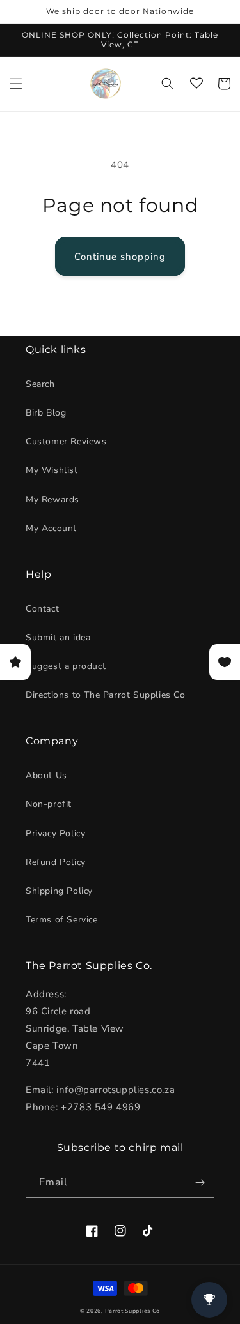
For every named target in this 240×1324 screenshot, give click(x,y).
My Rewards (52, 499)
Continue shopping (120, 256)
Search (40, 384)
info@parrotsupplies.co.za (115, 1089)
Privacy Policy (55, 833)
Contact (42, 609)
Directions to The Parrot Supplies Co (106, 695)
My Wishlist (52, 470)
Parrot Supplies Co (133, 1310)
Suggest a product (66, 666)
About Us (46, 775)
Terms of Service (62, 920)
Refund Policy (56, 862)
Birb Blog (46, 413)
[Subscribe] (200, 1183)
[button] (16, 84)
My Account (51, 528)
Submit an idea (58, 637)
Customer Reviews (66, 441)
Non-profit (49, 804)
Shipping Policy (59, 891)
